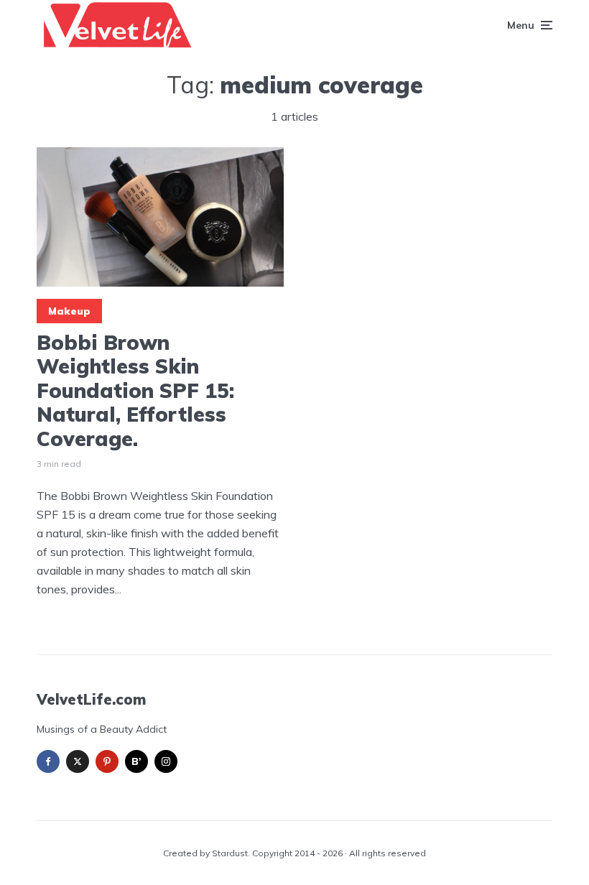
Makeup (69, 311)
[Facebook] (48, 761)
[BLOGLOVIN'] (136, 761)
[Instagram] (165, 761)
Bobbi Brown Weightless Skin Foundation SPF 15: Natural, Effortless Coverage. (135, 390)
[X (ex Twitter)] (77, 761)
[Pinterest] (107, 761)
